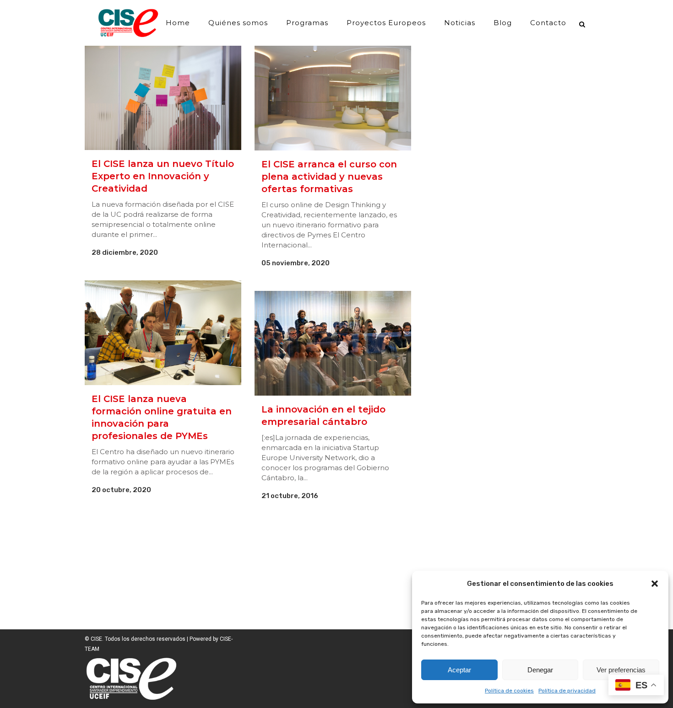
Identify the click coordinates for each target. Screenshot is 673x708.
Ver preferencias (621, 670)
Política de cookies (509, 690)
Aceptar (459, 670)
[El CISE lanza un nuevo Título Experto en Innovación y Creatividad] (163, 98)
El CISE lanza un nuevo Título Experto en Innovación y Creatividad (163, 176)
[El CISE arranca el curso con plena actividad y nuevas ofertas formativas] (333, 98)
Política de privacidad (567, 690)
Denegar (540, 670)
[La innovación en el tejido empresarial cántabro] (333, 343)
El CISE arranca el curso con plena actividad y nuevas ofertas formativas (329, 176)
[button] (654, 583)
